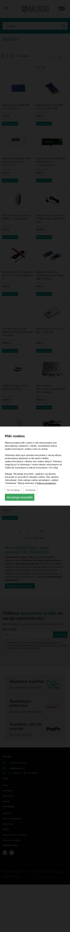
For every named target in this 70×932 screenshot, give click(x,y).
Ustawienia (30, 490)
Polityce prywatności (46, 483)
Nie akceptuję (13, 490)
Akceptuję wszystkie (20, 497)
